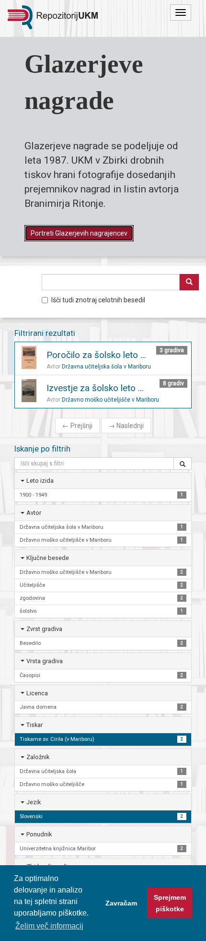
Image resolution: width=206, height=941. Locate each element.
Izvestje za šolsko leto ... (95, 387)
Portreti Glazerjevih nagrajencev (79, 233)
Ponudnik (39, 834)
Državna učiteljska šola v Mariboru (106, 366)
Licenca (37, 693)
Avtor (33, 512)
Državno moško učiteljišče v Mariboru (110, 399)
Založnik (37, 757)
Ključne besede (47, 557)
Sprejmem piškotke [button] (170, 903)
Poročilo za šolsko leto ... (96, 354)
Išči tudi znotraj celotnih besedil (98, 300)
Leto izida (40, 480)
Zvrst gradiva (44, 628)
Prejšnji (77, 425)
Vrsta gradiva (44, 661)
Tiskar (34, 724)
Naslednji (126, 425)
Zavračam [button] (121, 903)
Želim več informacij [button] (49, 926)
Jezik (33, 802)
